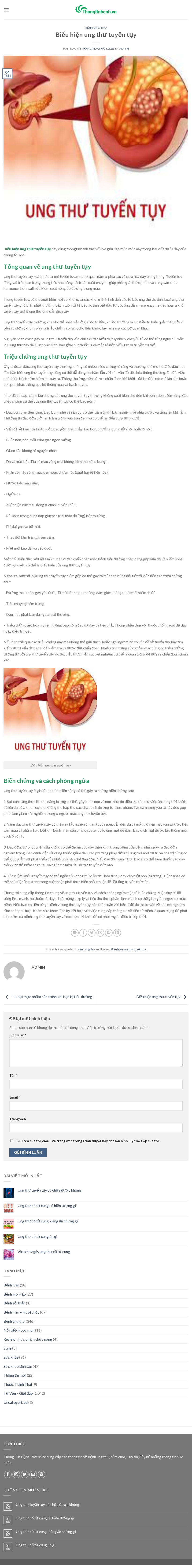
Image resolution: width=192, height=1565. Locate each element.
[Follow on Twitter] (25, 1474)
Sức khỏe (11, 1357)
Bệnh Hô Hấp (15, 1294)
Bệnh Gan (11, 1285)
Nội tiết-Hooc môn (19, 1330)
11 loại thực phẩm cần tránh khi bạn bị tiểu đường (51, 997)
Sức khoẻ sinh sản (18, 1366)
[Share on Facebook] (83, 933)
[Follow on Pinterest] (41, 1474)
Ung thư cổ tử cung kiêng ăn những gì (48, 1221)
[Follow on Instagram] (16, 1474)
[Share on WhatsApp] (75, 933)
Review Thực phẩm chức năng (28, 1339)
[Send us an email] (33, 1474)
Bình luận (17, 1035)
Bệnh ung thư (96, 27)
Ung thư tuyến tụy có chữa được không (49, 1190)
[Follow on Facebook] (8, 1474)
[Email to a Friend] (100, 933)
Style (7, 1348)
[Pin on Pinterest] (109, 933)
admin (124, 48)
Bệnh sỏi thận (14, 1303)
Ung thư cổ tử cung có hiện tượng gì (47, 1205)
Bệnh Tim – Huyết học (21, 1312)
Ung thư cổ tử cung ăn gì (37, 1236)
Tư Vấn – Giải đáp (18, 1393)
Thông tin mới (15, 1375)
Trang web (17, 1119)
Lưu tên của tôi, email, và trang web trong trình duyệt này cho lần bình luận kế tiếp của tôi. (87, 1141)
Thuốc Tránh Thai (18, 1384)
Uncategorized (16, 1402)
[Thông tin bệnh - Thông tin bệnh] (96, 9)
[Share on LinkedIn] (117, 933)
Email (14, 1097)
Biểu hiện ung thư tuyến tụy (128, 949)
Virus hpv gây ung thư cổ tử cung (44, 1251)
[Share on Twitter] (92, 933)
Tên (13, 1076)
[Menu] (6, 9)
